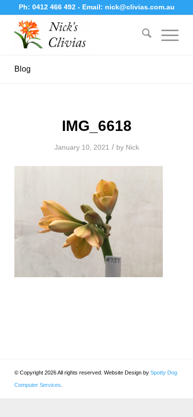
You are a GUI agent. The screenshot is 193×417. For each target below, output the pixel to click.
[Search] (141, 35)
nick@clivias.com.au (140, 7)
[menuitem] (141, 35)
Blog (22, 69)
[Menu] (165, 35)
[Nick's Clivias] (79, 35)
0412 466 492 (55, 7)
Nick (132, 147)
